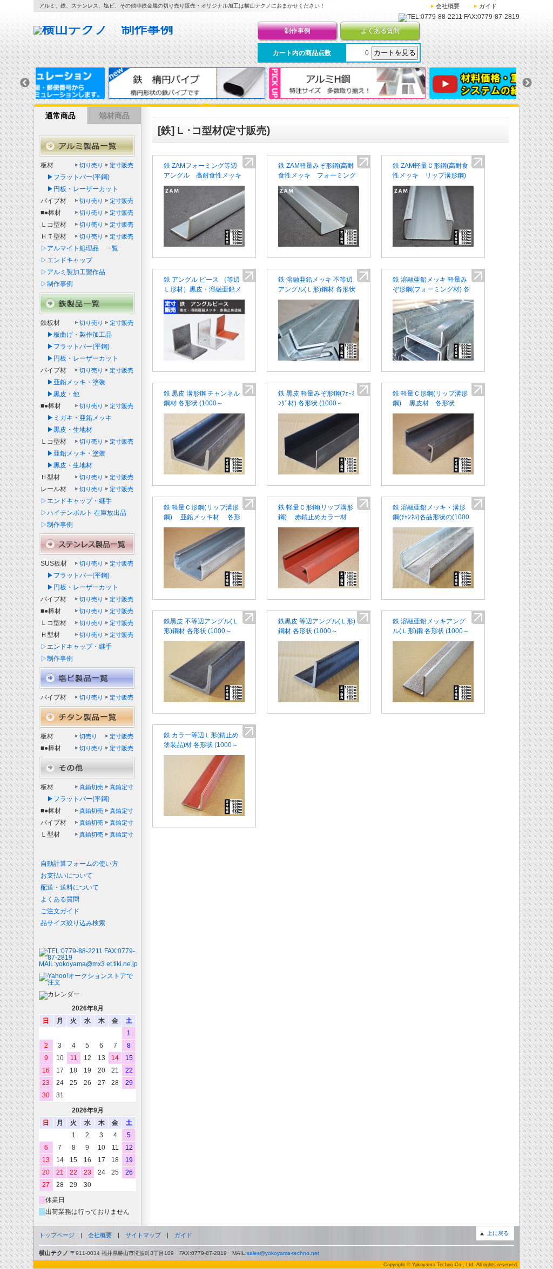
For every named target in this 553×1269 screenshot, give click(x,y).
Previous (24, 83)
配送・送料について (70, 887)
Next (527, 83)
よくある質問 (380, 31)
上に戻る (498, 1233)
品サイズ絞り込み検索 (73, 923)
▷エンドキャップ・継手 (76, 501)
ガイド (488, 6)
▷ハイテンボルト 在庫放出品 (83, 513)
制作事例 (298, 31)
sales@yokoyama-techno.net (283, 1253)
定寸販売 (121, 165)
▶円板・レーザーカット (79, 189)
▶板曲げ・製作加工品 (76, 334)
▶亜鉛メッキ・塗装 (73, 382)
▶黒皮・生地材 (66, 429)
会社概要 (448, 6)
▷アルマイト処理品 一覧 (79, 248)
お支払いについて (66, 875)
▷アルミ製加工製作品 (73, 272)
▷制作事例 (57, 284)
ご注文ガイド (60, 911)
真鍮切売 (91, 787)
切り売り (91, 165)
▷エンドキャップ (66, 260)
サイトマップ (143, 1235)
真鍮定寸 (121, 787)
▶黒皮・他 (60, 394)
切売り (88, 736)
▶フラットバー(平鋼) (75, 177)
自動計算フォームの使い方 (79, 863)
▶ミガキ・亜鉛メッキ (76, 418)
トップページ (57, 1235)
